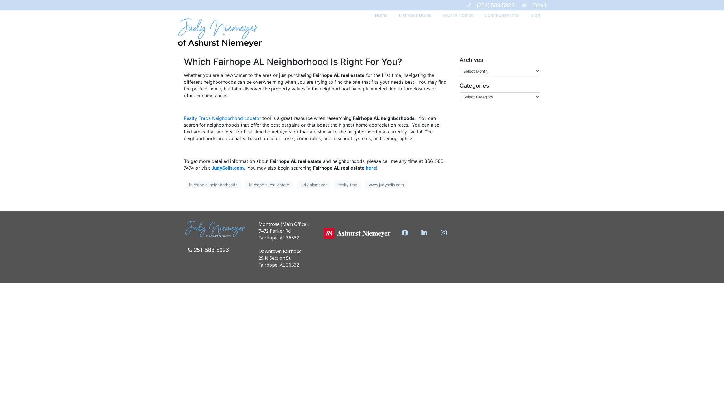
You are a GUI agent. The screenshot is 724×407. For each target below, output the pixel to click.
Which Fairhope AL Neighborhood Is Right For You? (293, 61)
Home (381, 15)
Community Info (502, 15)
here (370, 168)
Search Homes (458, 15)
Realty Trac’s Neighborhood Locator (222, 118)
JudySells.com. (228, 168)
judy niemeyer (314, 184)
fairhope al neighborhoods (213, 184)
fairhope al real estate (269, 184)
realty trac (347, 184)
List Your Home (415, 15)
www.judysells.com (386, 184)
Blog (535, 15)
